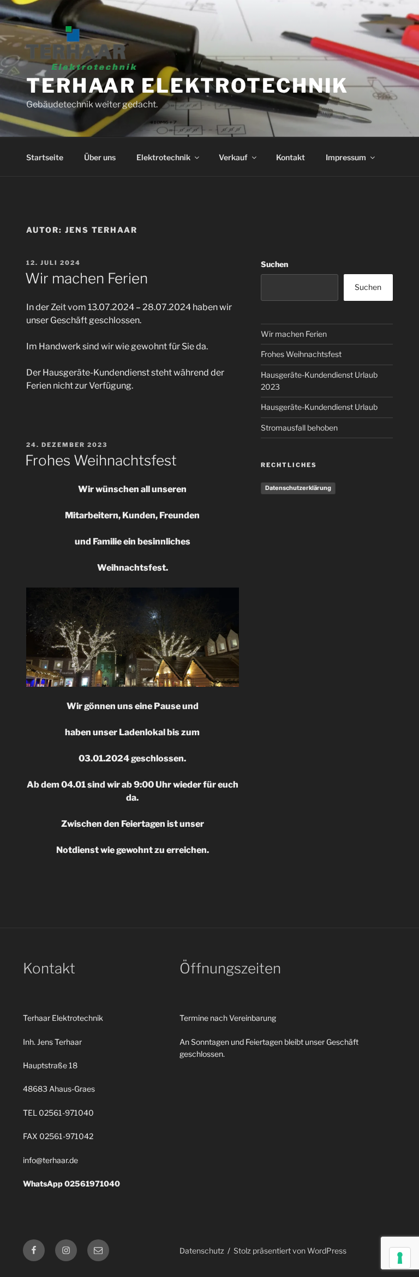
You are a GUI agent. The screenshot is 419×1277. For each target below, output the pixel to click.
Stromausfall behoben (299, 427)
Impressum (346, 157)
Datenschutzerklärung (298, 488)
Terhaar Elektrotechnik (187, 86)
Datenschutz (201, 1250)
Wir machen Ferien (86, 278)
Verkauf (233, 157)
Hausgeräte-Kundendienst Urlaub (319, 406)
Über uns (100, 157)
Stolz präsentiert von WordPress (290, 1250)
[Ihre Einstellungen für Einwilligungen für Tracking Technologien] (400, 1258)
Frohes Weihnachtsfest (101, 460)
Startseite (44, 157)
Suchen (274, 264)
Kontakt (290, 157)
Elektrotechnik (163, 157)
